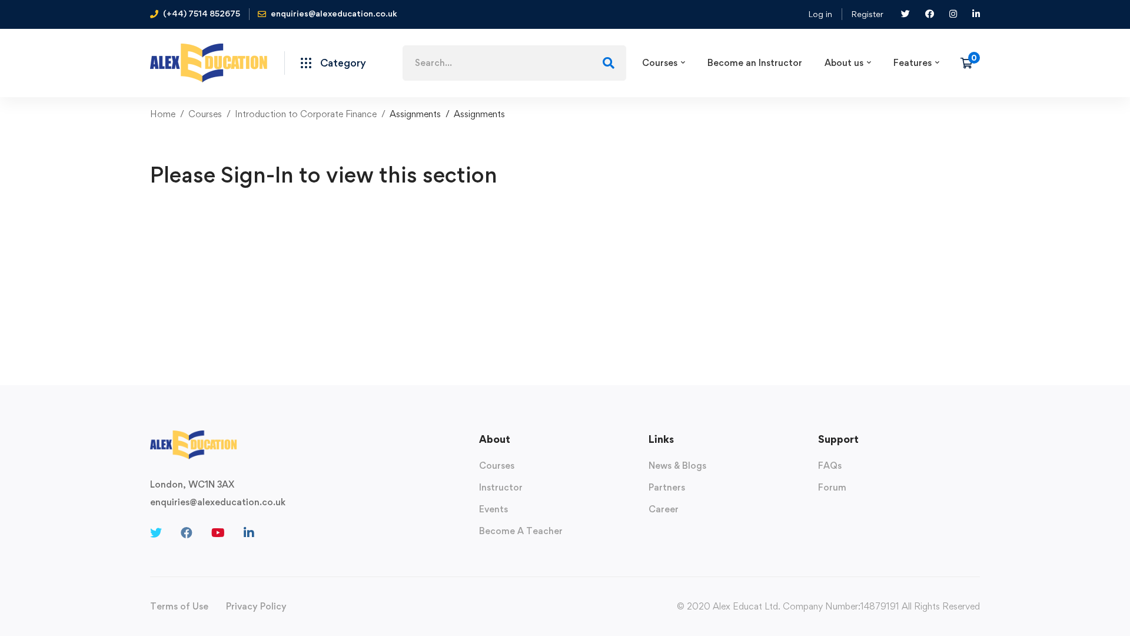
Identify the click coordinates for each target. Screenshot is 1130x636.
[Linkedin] (249, 533)
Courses (205, 114)
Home (162, 114)
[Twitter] (156, 533)
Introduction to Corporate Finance (306, 114)
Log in (820, 14)
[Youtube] (218, 533)
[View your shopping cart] (970, 63)
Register (867, 14)
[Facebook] (186, 533)
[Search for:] (514, 62)
